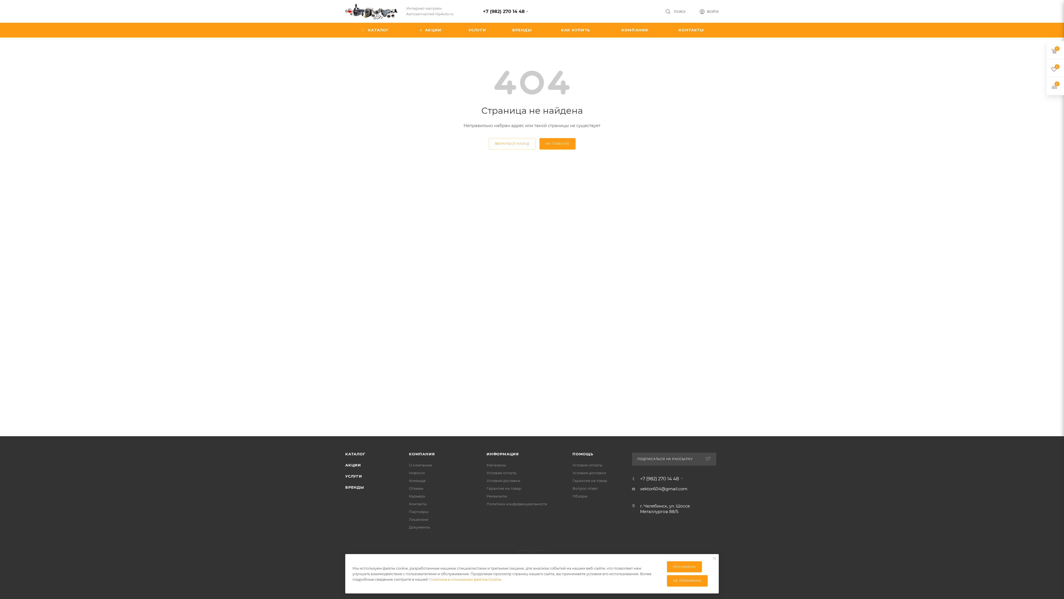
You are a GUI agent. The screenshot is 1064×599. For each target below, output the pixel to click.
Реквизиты (497, 496)
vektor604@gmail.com (663, 488)
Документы (419, 527)
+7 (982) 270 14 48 (504, 11)
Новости (417, 473)
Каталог (355, 454)
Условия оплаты (501, 473)
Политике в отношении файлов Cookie (465, 579)
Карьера (417, 496)
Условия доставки (503, 480)
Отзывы (416, 488)
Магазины (496, 465)
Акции (353, 465)
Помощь (582, 454)
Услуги (353, 476)
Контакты (418, 504)
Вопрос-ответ (585, 488)
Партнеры (418, 511)
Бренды (354, 487)
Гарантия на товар (504, 488)
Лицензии (418, 519)
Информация (503, 454)
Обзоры (579, 496)
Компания (422, 454)
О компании (420, 465)
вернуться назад (512, 144)
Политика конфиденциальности (517, 504)
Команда (417, 480)
